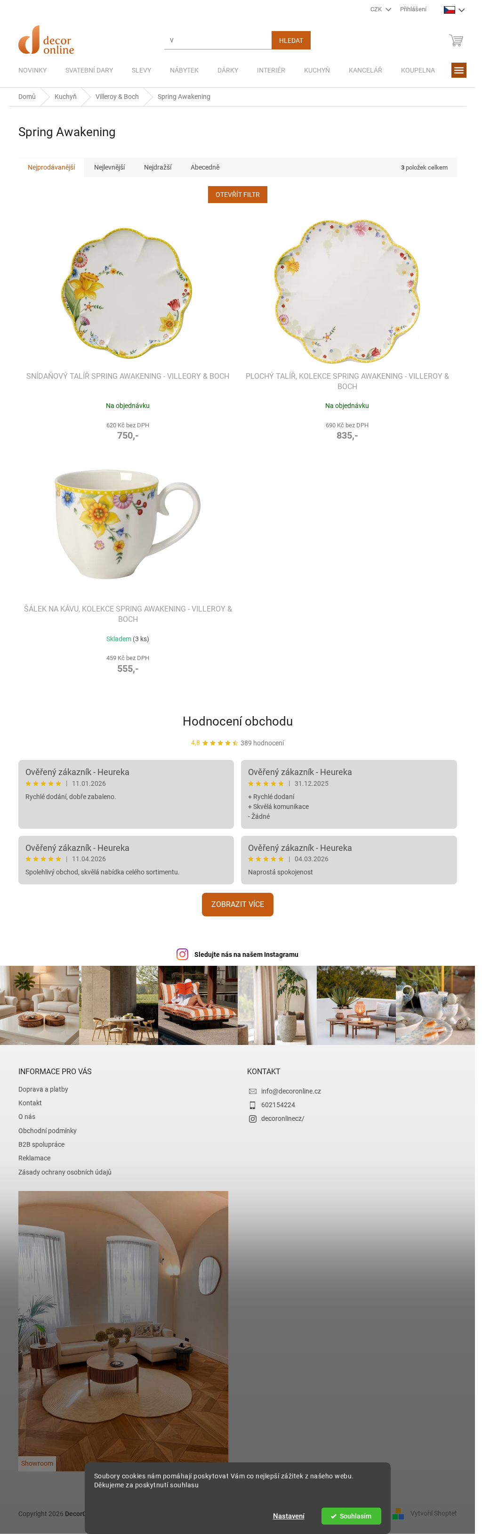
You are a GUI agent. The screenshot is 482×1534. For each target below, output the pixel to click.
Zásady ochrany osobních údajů (65, 1172)
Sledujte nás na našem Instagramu (246, 954)
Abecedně (205, 167)
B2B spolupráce (41, 1144)
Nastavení (289, 1516)
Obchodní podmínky (47, 1130)
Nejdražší (157, 167)
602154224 (278, 1105)
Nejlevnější (109, 167)
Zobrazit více (237, 904)
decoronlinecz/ (283, 1118)
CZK (376, 9)
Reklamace (34, 1158)
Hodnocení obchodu (238, 721)
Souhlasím (355, 1516)
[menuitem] (32, 70)
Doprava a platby (43, 1089)
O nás (26, 1116)
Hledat (291, 40)
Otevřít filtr (238, 194)
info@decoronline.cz (291, 1091)
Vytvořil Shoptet (433, 1513)
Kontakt (30, 1103)
